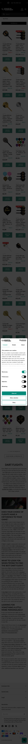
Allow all (14, 393)
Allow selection (14, 398)
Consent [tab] (5, 344)
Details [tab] (14, 344)
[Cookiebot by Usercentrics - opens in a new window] (19, 341)
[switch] (24, 376)
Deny (14, 402)
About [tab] (23, 344)
